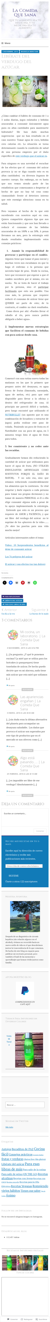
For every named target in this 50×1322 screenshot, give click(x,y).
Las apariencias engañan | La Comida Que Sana (31, 702)
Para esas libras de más (15, 604)
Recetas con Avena (23, 1178)
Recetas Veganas (21, 1186)
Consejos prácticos (20, 1154)
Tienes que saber (31, 1190)
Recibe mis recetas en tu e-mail (22, 843)
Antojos (6, 1149)
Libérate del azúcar (13, 601)
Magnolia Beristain (29, 52)
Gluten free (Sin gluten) (35, 1159)
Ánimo (10, 1195)
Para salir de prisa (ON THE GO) (19, 1174)
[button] (9, 1263)
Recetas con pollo (13, 1182)
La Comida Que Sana (25, 13)
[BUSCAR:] (25, 1105)
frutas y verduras (12, 1159)
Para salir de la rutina (34, 1169)
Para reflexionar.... (13, 597)
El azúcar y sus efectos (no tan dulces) (25, 564)
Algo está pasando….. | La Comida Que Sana (32, 763)
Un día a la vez (9, 611)
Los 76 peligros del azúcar (19, 556)
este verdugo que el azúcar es (31, 155)
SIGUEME (14, 875)
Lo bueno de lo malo (39, 611)
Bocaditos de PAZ (22, 1149)
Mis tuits (9, 1127)
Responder (27, 690)
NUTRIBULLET (13, 414)
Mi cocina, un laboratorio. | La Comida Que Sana (32, 637)
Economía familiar (38, 1155)
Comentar (40, 831)
